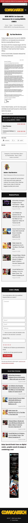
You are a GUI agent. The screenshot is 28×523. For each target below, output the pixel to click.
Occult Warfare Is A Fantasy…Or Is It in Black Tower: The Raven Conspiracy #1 (18, 272)
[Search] (26, 4)
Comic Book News (14, 153)
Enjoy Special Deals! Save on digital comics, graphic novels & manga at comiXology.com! (13, 447)
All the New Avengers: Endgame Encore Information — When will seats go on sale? (18, 203)
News (21, 153)
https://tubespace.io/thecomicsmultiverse (14, 175)
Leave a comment (14, 157)
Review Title (6, 338)
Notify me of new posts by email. (13, 352)
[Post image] (7, 203)
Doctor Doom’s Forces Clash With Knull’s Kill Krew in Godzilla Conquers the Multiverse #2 (18, 233)
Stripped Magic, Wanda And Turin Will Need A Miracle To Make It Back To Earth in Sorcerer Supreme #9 (18, 259)
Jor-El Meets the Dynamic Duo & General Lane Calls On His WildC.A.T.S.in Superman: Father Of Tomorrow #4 (18, 218)
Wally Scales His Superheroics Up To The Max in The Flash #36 (18, 246)
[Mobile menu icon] (26, 10)
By (9, 155)
